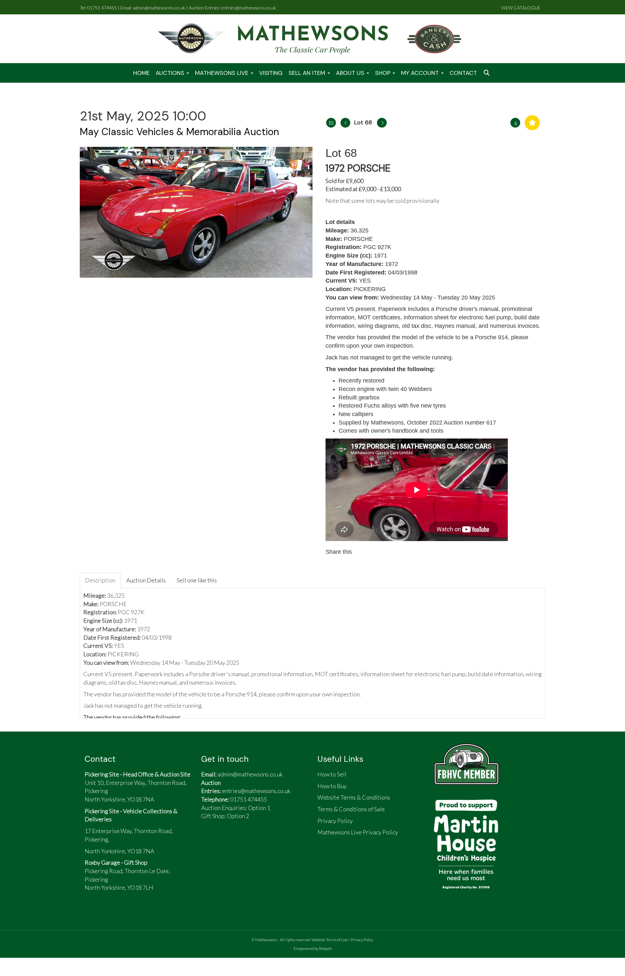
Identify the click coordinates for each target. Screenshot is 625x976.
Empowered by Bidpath (313, 948)
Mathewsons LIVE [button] (222, 73)
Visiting (271, 73)
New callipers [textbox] (356, 414)
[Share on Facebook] (363, 552)
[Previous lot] (345, 122)
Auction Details (146, 580)
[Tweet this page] (377, 552)
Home (141, 73)
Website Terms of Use (330, 939)
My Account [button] (420, 73)
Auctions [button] (171, 73)
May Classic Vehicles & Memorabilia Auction (179, 131)
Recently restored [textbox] (361, 380)
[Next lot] (381, 122)
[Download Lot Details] (515, 122)
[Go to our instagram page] (390, 552)
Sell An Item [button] (307, 73)
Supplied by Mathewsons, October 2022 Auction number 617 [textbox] (417, 422)
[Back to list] (331, 122)
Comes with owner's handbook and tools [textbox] (391, 430)
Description (100, 580)
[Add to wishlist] (532, 123)
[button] (487, 73)
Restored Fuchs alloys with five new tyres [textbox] (392, 405)
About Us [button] (351, 73)
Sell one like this (197, 580)
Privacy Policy (362, 939)
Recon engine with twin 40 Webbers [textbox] (385, 389)
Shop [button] (383, 73)
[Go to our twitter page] (224, 842)
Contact (463, 73)
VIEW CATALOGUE (520, 7)
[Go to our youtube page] (239, 842)
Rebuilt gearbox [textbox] (359, 397)
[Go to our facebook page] (209, 842)
